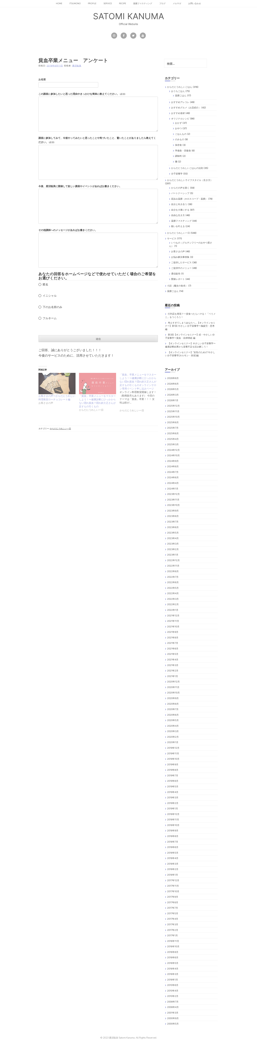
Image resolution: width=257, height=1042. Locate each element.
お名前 (42, 79)
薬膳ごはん (180, 95)
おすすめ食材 (178, 113)
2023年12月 (173, 494)
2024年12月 (173, 450)
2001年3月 (172, 1012)
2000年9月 (173, 1018)
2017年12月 (173, 880)
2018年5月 (172, 852)
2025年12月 (173, 405)
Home (59, 3)
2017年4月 (172, 918)
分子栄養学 (177, 173)
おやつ (178, 128)
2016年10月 (173, 946)
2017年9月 (172, 896)
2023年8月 (173, 516)
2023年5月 (173, 532)
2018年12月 (173, 814)
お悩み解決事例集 (180, 257)
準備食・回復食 (183, 150)
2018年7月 (172, 841)
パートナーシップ (180, 193)
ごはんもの (180, 134)
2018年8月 (172, 836)
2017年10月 (173, 891)
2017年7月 (172, 907)
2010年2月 (172, 996)
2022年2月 (173, 604)
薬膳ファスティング (142, 3)
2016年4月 (172, 968)
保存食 (178, 145)
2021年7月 (172, 643)
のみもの (179, 139)
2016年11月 (173, 941)
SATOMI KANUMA (128, 16)
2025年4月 (173, 439)
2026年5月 (173, 389)
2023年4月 (173, 538)
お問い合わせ (194, 3)
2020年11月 (173, 687)
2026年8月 (173, 378)
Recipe (122, 3)
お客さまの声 (178, 251)
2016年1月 (172, 979)
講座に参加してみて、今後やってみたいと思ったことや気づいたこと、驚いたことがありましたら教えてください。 (97, 140)
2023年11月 (173, 499)
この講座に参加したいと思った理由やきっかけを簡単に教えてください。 (81, 93)
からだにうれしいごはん (179, 86)
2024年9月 (173, 461)
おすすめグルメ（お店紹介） (186, 107)
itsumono (75, 3)
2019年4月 (172, 792)
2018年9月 (172, 830)
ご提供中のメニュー (181, 268)
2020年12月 (173, 681)
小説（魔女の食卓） (177, 285)
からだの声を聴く (180, 187)
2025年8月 (173, 422)
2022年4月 (173, 593)
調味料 (178, 156)
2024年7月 (173, 472)
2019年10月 (173, 758)
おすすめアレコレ (180, 102)
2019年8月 (172, 769)
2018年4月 (172, 858)
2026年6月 (173, 383)
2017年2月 (172, 930)
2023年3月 (173, 543)
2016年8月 (172, 952)
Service (107, 3)
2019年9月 (172, 764)
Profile (92, 3)
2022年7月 (173, 576)
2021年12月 (173, 615)
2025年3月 (173, 444)
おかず (178, 122)
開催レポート (178, 279)
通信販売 (175, 273)
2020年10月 (173, 692)
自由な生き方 (178, 215)
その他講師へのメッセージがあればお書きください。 (67, 229)
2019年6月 (172, 780)
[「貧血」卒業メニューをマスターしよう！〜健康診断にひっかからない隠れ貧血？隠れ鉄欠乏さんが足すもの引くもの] (97, 383)
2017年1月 (172, 935)
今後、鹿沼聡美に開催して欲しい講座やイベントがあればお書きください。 (80, 186)
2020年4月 (173, 725)
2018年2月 (172, 869)
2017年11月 (173, 885)
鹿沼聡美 (76, 65)
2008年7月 (173, 1001)
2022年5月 (173, 587)
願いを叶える (178, 226)
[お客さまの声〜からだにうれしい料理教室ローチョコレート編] (57, 383)
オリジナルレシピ (180, 118)
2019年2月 (172, 803)
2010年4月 (172, 990)
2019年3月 (172, 797)
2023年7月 (173, 521)
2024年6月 (173, 477)
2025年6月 (173, 433)
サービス (171, 238)
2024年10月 (173, 455)
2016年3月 (172, 974)
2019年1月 (172, 808)
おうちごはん (178, 91)
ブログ (162, 3)
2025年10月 (173, 416)
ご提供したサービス (181, 262)
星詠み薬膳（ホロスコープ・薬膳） (189, 198)
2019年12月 (173, 747)
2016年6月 (172, 957)
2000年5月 (173, 1023)
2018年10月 (173, 825)
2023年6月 (173, 527)
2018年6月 (172, 847)
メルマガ (177, 3)
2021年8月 (172, 637)
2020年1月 (172, 742)
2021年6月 (172, 648)
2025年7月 (173, 427)
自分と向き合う (179, 204)
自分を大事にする (180, 209)
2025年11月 (173, 411)
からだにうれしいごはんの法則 (187, 168)
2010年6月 (172, 985)
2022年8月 (173, 571)
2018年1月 (172, 874)
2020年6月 (173, 714)
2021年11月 (173, 621)
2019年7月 (172, 775)
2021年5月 (172, 654)
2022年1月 (172, 609)
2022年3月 (173, 598)
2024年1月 (172, 488)
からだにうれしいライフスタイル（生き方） (190, 180)
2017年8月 (172, 902)
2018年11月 (173, 819)
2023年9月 (173, 510)
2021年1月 (172, 676)
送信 (98, 338)
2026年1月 (172, 400)
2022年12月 (173, 560)
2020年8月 (173, 703)
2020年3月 (173, 731)
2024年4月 (173, 483)
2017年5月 (172, 913)
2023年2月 (173, 549)
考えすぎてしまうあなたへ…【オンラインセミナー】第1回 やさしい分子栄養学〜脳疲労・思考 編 (190, 326)
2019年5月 (172, 786)
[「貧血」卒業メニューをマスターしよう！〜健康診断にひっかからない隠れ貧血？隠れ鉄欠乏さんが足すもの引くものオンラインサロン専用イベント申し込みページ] (140, 394)
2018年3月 (172, 863)
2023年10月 (173, 505)
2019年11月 (173, 753)
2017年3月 (172, 924)
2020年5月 (173, 720)
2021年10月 (173, 626)
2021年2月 (172, 670)
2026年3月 (173, 394)
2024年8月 (173, 466)
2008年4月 (173, 1007)
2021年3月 (172, 665)
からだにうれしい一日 (60, 428)
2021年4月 (172, 659)
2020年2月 (173, 736)
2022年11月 (173, 565)
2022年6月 (173, 582)
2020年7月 (173, 709)
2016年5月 (172, 963)
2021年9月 (172, 632)
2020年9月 (173, 698)
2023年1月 (172, 554)
